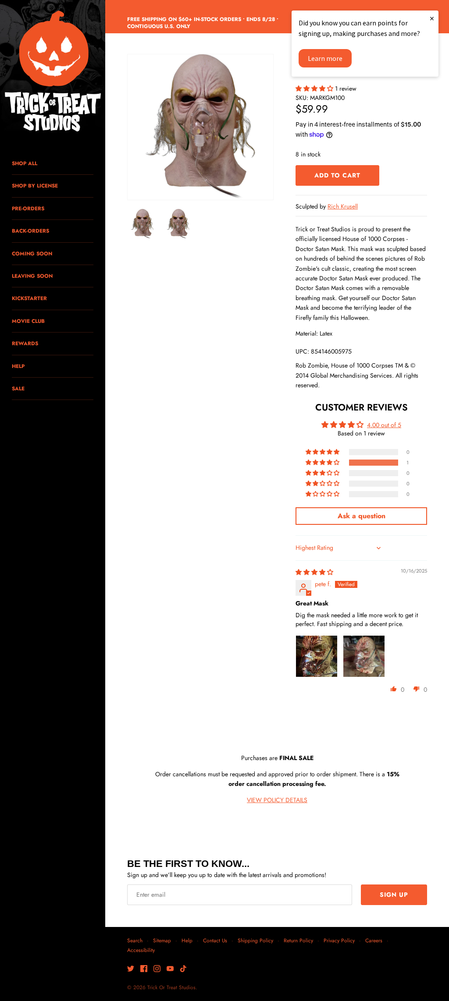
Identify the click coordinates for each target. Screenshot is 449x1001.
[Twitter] (130, 969)
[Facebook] (143, 969)
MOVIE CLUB (28, 321)
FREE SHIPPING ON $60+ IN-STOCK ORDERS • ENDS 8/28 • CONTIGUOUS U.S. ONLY (202, 22)
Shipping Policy (255, 940)
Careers (373, 940)
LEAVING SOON (32, 275)
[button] (315, 88)
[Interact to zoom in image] (200, 127)
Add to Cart (337, 175)
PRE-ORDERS (28, 208)
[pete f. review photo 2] (364, 656)
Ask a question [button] (361, 516)
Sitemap (162, 940)
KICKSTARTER (29, 298)
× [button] (432, 18)
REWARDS (25, 343)
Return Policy (298, 940)
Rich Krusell (343, 206)
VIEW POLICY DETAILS (277, 800)
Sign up (394, 894)
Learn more (325, 58)
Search (135, 940)
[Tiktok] (183, 969)
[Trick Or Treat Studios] (52, 72)
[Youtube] (170, 969)
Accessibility (141, 950)
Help (187, 940)
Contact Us (215, 940)
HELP (18, 366)
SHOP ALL (24, 163)
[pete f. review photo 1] (317, 656)
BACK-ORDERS (30, 230)
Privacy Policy (339, 940)
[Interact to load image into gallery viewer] (142, 224)
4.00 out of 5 (384, 425)
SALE (18, 388)
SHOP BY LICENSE (35, 185)
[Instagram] (156, 969)
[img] (314, 572)
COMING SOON (32, 253)
